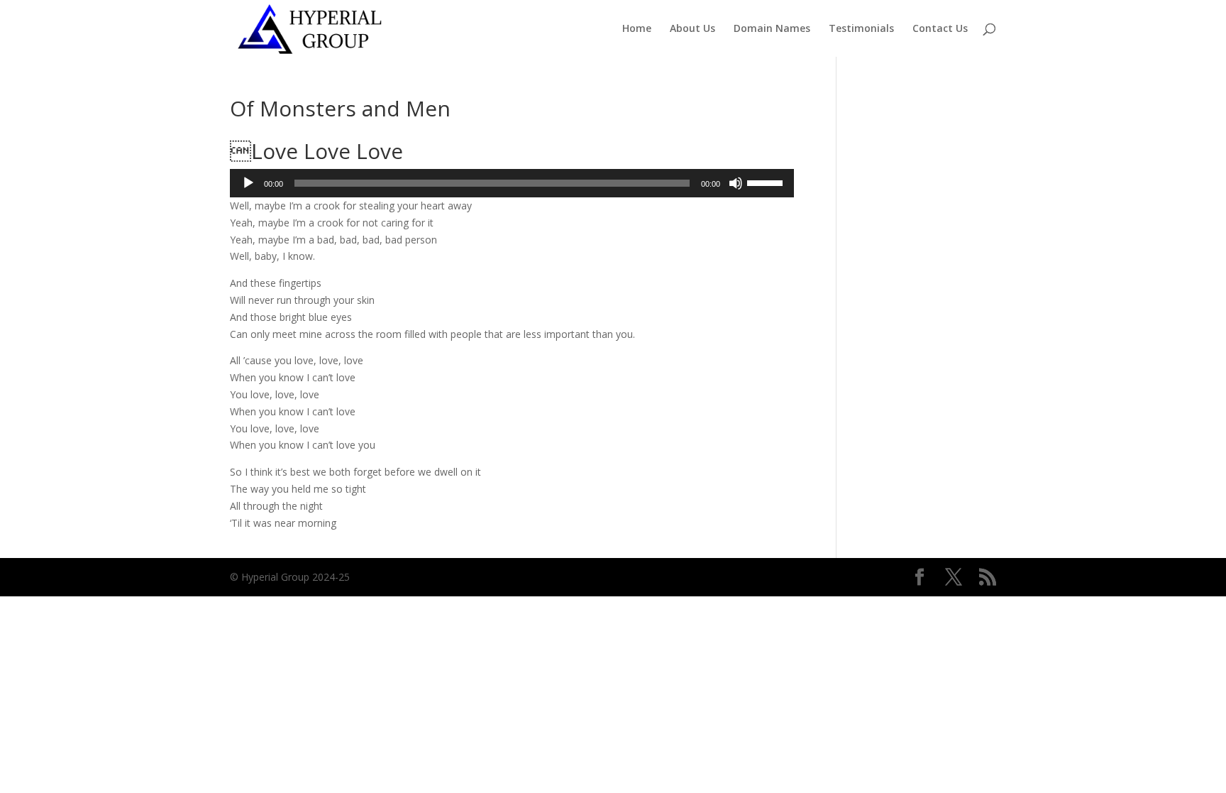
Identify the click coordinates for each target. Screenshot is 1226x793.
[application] (512, 183)
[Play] (248, 183)
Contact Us (940, 29)
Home (636, 29)
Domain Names (772, 29)
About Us (692, 29)
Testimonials (861, 29)
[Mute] (736, 183)
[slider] (767, 182)
